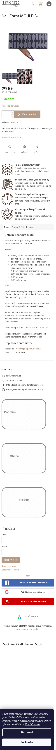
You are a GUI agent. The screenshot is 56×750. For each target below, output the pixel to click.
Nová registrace (9, 566)
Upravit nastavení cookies (28, 629)
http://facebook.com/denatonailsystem (24, 385)
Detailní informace (10, 137)
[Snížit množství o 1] (12, 116)
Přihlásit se (10, 560)
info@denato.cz (13, 375)
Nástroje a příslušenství (28, 348)
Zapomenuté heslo (10, 569)
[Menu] (49, 4)
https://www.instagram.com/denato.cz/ (24, 389)
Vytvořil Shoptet (31, 616)
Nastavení (27, 732)
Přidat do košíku (29, 114)
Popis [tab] (6, 227)
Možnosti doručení (10, 106)
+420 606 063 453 (14, 380)
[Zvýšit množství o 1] (12, 112)
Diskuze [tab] (30, 227)
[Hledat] (33, 4)
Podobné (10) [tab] (18, 227)
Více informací (32, 724)
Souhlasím (27, 742)
